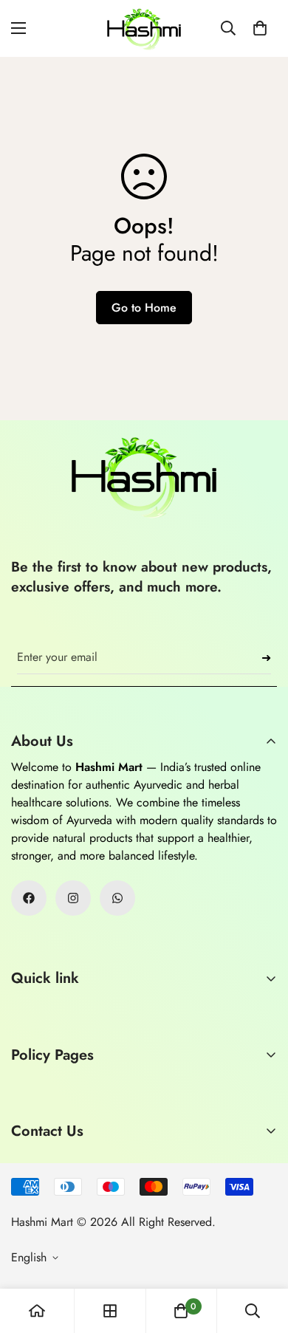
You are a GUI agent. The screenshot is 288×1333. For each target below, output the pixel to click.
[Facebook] (29, 898)
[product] (37, 1311)
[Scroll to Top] (261, 1254)
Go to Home (144, 307)
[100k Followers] (73, 898)
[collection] (110, 1310)
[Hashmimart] (144, 28)
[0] (260, 28)
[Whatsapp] (117, 898)
